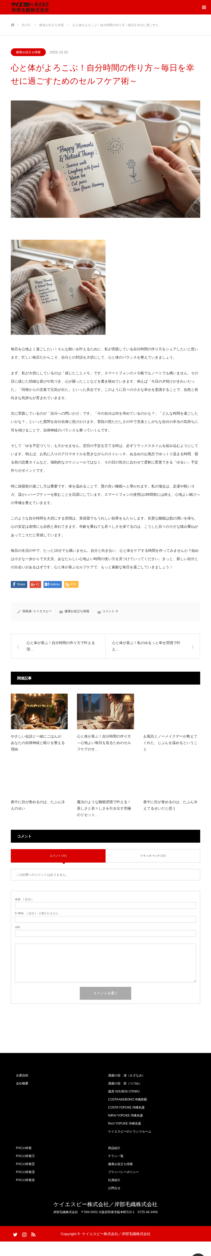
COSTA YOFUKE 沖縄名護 (126, 1107)
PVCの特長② (25, 1164)
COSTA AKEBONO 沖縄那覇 (127, 1099)
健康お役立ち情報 (28, 52)
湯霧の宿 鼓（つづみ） (125, 1083)
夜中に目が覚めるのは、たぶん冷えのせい (38, 805)
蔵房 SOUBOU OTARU (124, 1091)
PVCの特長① (25, 1156)
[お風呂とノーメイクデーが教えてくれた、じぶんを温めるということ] (171, 711)
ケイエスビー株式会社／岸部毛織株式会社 (105, 1204)
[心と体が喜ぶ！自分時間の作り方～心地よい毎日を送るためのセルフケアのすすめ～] (105, 711)
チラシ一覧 (116, 1156)
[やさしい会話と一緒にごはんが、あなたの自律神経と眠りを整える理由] (39, 711)
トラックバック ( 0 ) (153, 855)
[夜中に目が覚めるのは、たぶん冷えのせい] (39, 777)
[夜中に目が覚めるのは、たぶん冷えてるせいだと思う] (171, 777)
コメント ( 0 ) (58, 855)
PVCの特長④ (25, 1180)
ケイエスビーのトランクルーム (129, 1131)
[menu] (204, 7)
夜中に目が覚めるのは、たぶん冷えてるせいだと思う (170, 805)
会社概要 (22, 1083)
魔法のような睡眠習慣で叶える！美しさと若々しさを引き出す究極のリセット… (104, 808)
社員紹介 (114, 1180)
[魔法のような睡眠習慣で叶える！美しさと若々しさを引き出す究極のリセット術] (105, 777)
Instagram (24, 1233)
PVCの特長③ (25, 1172)
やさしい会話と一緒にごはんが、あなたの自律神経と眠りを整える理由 (38, 742)
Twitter (15, 1233)
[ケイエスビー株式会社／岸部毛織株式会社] (30, 7)
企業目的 (22, 1075)
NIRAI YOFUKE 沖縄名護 (125, 1115)
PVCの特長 (24, 1148)
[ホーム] (12, 16)
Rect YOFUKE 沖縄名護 (124, 1123)
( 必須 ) (23, 899)
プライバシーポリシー (123, 1172)
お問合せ (114, 1188)
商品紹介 (114, 1148)
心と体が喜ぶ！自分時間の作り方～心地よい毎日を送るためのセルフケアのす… (104, 742)
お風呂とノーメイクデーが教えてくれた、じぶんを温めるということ (170, 742)
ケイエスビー (42, 611)
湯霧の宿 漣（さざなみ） (126, 1075)
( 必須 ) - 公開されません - (37, 913)
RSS (33, 1233)
